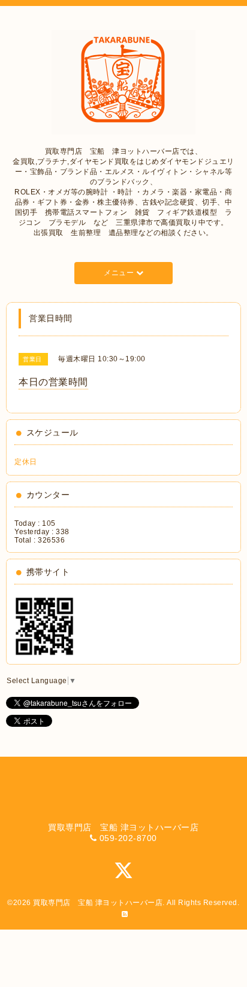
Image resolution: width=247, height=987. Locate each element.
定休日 (25, 462)
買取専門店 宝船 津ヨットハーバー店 (97, 902)
